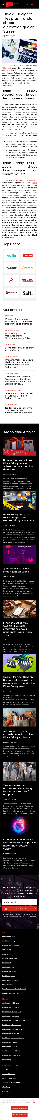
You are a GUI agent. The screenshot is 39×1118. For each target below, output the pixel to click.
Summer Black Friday (10, 958)
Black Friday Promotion (11, 971)
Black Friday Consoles (10, 1016)
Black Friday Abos (8, 1060)
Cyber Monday (7, 954)
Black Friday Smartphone (12, 1007)
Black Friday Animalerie (11, 1055)
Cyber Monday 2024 (10, 980)
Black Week (6, 963)
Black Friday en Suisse (10, 945)
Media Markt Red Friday (11, 993)
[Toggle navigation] (36, 5)
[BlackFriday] (9, 4)
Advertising (6, 1087)
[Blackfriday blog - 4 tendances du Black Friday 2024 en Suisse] (19, 555)
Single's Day (6, 950)
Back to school (7, 984)
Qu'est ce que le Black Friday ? (14, 989)
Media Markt (20, 180)
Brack (34, 183)
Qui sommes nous (9, 1078)
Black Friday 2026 (8, 937)
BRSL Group (6, 1091)
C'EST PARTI (21, 909)
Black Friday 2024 (8, 976)
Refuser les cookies (19, 1115)
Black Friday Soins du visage (13, 1038)
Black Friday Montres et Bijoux (13, 1029)
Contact (5, 1069)
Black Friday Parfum (9, 1042)
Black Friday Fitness (9, 1047)
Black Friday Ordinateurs (11, 1012)
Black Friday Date (8, 967)
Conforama (32, 180)
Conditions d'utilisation (11, 1082)
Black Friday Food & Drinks (12, 1051)
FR (28, 4)
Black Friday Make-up (10, 1033)
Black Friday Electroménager (13, 1020)
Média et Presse (8, 1074)
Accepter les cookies (19, 1108)
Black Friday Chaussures (11, 1025)
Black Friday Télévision (10, 1003)
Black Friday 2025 (8, 941)
